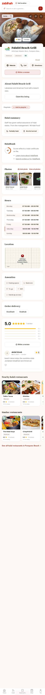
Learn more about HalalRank (27, 155)
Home (5, 16)
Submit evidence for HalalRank (28, 159)
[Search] (40, 8)
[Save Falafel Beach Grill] (41, 16)
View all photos (34, 169)
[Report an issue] (36, 16)
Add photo (24, 169)
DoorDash (11, 312)
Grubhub (22, 312)
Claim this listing (22, 97)
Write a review (24, 72)
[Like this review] (6, 365)
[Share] (30, 16)
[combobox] (22, 8)
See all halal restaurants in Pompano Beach (20, 446)
